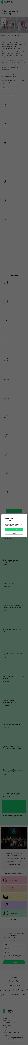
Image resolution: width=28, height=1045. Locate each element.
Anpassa (14, 533)
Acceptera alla (14, 529)
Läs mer (15, 525)
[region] (14, 522)
